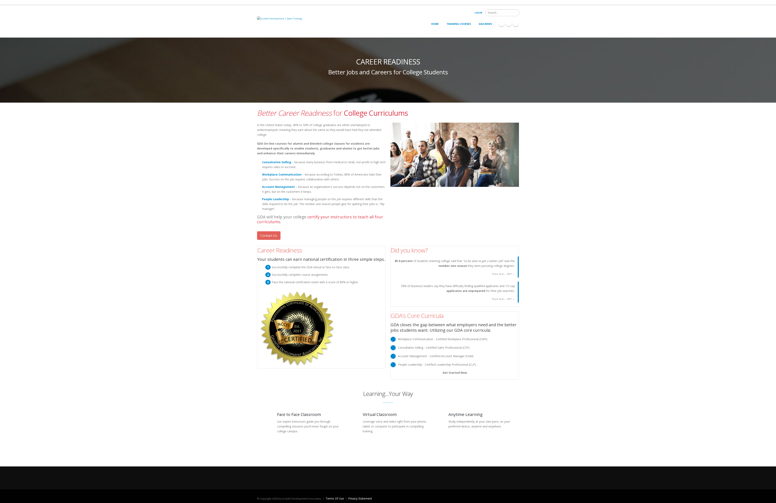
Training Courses (459, 24)
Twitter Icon (516, 23)
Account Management (278, 187)
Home (435, 24)
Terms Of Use (335, 498)
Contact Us (268, 235)
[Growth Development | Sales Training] (279, 18)
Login (478, 12)
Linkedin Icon (509, 23)
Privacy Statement (360, 498)
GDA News (485, 24)
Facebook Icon (502, 23)
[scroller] (769, 498)
